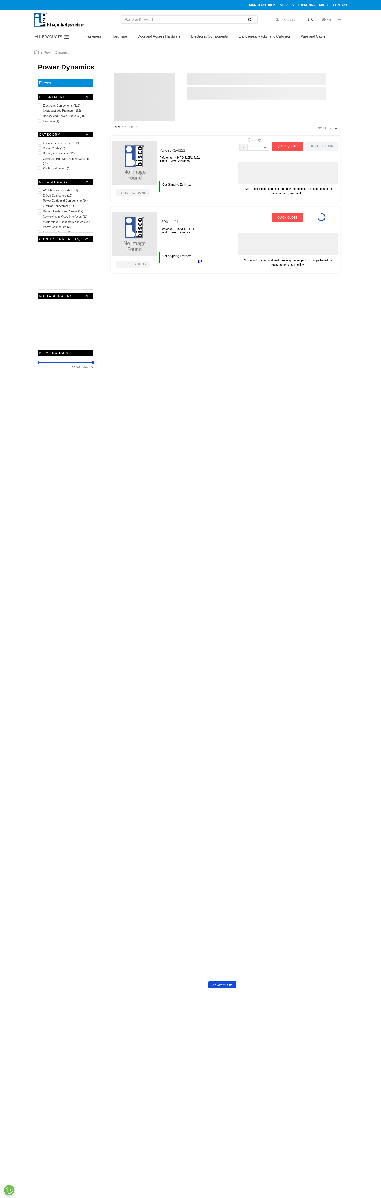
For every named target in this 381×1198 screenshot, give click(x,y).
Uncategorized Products (62, 110)
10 (46, 268)
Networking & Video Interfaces (65, 216)
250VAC (51, 300)
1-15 (48, 247)
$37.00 (87, 332)
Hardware (51, 121)
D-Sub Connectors (57, 195)
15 (46, 273)
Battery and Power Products (64, 116)
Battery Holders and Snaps (63, 211)
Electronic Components (61, 105)
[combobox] (189, 19)
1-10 (48, 252)
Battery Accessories (59, 153)
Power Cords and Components (65, 200)
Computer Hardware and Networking (66, 161)
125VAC (50, 306)
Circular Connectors (58, 206)
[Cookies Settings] (9, 1190)
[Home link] (36, 53)
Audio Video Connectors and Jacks (67, 221)
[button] (65, 97)
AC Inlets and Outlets (60, 190)
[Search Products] (251, 19)
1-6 (47, 257)
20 (46, 279)
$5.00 (76, 332)
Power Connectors (57, 227)
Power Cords (54, 148)
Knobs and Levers (56, 168)
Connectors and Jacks (61, 143)
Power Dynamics (57, 52)
